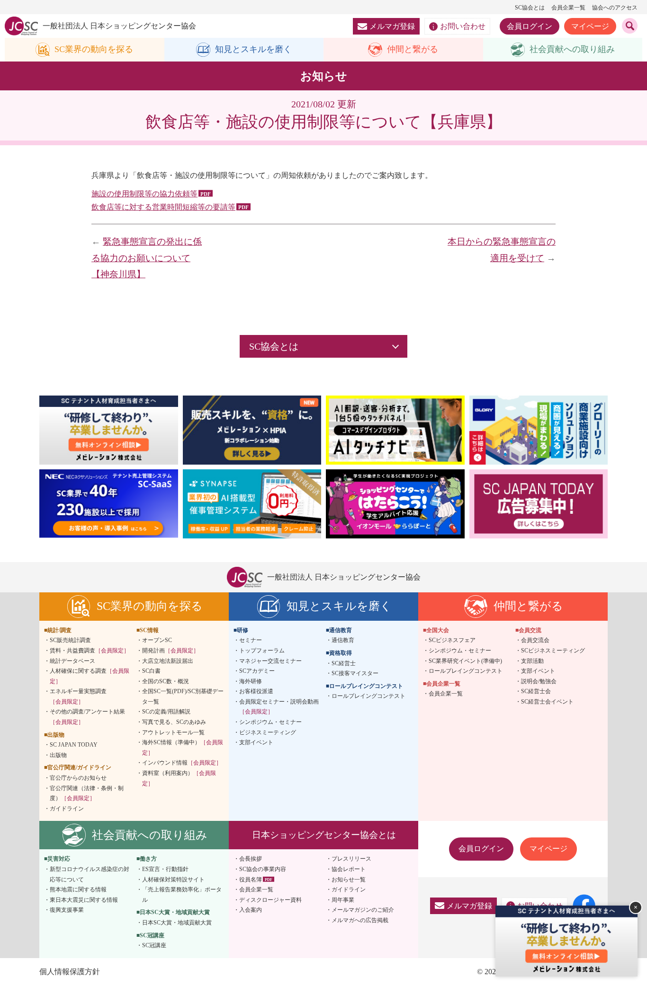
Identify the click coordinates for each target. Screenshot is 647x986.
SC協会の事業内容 (262, 869)
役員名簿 (250, 879)
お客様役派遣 (256, 691)
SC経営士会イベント (547, 701)
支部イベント (256, 742)
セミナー (250, 640)
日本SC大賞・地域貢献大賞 (177, 922)
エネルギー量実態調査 (78, 696)
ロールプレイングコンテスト (368, 696)
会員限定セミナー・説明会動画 (279, 706)
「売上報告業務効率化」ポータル (182, 894)
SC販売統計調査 (70, 640)
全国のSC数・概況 (165, 681)
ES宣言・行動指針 (165, 869)
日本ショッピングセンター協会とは (324, 835)
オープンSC (157, 640)
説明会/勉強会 (539, 681)
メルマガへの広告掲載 (360, 920)
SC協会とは (530, 7)
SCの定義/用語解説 (166, 711)
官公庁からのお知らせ (78, 778)
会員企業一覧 (568, 7)
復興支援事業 (67, 910)
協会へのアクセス (615, 7)
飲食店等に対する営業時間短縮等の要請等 (163, 207)
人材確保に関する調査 (89, 676)
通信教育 (343, 640)
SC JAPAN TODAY (74, 744)
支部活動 (532, 661)
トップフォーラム (262, 650)
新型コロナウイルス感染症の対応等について (89, 874)
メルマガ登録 (392, 26)
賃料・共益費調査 (89, 650)
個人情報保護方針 (69, 972)
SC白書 (151, 671)
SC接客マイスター (355, 673)
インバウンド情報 (182, 762)
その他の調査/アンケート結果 (87, 716)
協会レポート (349, 869)
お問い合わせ (462, 26)
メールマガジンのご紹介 (363, 910)
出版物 (58, 755)
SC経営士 (344, 663)
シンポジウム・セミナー (270, 722)
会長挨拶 (250, 858)
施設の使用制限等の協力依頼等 (144, 194)
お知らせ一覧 (349, 879)
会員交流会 (535, 640)
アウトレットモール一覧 (173, 732)
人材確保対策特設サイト (173, 879)
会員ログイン (529, 26)
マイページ (590, 26)
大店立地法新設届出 (167, 661)
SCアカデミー (257, 671)
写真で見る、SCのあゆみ (174, 722)
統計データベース (72, 661)
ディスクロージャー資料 (270, 900)
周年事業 (343, 900)
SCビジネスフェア (452, 640)
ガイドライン (67, 808)
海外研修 (250, 681)
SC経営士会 (536, 691)
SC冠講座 (154, 945)
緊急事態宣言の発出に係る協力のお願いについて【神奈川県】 (146, 258)
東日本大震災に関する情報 (84, 900)
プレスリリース (351, 858)
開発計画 (170, 650)
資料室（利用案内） (179, 778)
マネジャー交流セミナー (270, 661)
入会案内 (250, 910)
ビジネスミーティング (267, 732)
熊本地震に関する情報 (78, 889)
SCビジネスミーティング (553, 650)
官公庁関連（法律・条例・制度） (87, 793)
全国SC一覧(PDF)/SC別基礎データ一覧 (183, 696)
